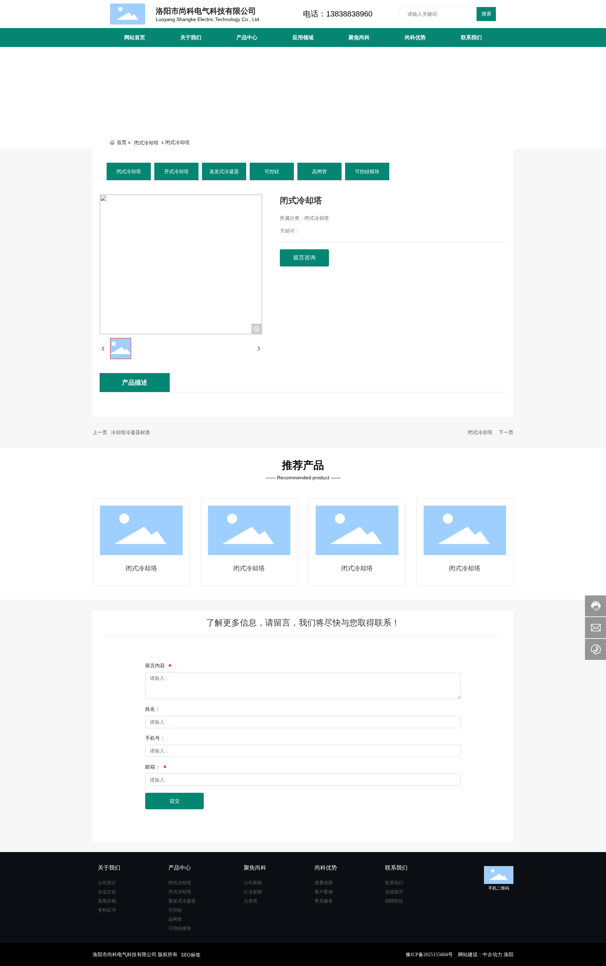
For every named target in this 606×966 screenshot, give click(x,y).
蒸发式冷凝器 (224, 171)
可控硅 (271, 171)
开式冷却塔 (176, 171)
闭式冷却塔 (146, 143)
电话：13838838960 (337, 13)
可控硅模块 (367, 171)
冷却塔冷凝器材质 (130, 432)
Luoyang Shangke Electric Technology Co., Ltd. (208, 19)
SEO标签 (191, 955)
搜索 (486, 13)
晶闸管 (319, 171)
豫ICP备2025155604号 (429, 954)
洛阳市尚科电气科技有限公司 (206, 10)
